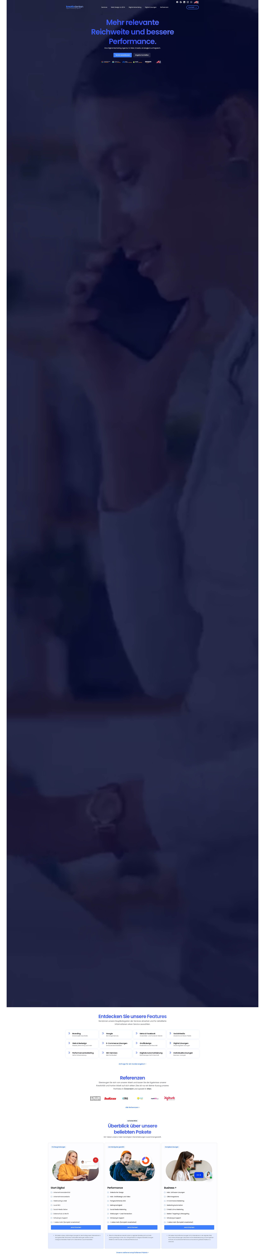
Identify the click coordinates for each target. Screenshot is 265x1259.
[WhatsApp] (191, 2)
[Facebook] (177, 2)
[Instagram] (188, 2)
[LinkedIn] (184, 2)
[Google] (181, 2)
